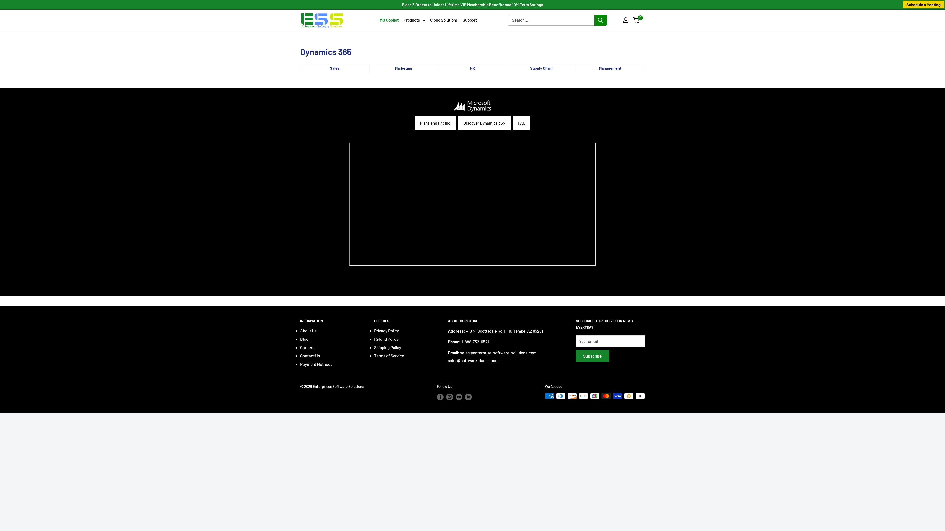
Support (470, 19)
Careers (307, 347)
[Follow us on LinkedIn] (468, 396)
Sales (335, 68)
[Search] (600, 20)
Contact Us (310, 355)
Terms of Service (389, 355)
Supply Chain (541, 68)
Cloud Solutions (444, 19)
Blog (304, 339)
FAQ (521, 122)
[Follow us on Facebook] (440, 396)
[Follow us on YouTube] (459, 396)
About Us (308, 330)
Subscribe (592, 356)
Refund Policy (386, 339)
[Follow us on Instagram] (449, 396)
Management (610, 68)
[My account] (625, 20)
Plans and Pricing (435, 122)
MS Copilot (389, 19)
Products (412, 19)
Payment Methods (316, 364)
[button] (636, 20)
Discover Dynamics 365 (484, 122)
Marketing (403, 68)
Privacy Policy (386, 330)
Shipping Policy (387, 347)
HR (472, 68)
